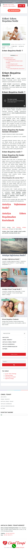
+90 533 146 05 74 (15, 10)
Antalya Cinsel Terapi (9, 342)
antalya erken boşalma (16, 44)
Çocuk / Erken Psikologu (10, 373)
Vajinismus (12, 239)
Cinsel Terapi (5, 239)
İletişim (4, 348)
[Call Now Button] (14, 546)
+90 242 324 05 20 (10, 533)
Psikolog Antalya (9, 375)
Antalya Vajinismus (8, 344)
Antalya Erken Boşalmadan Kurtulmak (14, 217)
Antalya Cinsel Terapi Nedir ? (12, 289)
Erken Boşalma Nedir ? (12, 51)
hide (16, 55)
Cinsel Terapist (7, 339)
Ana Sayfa (5, 337)
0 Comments (10, 48)
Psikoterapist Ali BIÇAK (10, 377)
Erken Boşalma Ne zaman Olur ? (16, 68)
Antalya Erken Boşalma (9, 346)
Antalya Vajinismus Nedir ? (11, 259)
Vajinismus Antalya (9, 378)
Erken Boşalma (6, 44)
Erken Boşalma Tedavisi (10, 319)
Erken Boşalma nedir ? (12, 64)
